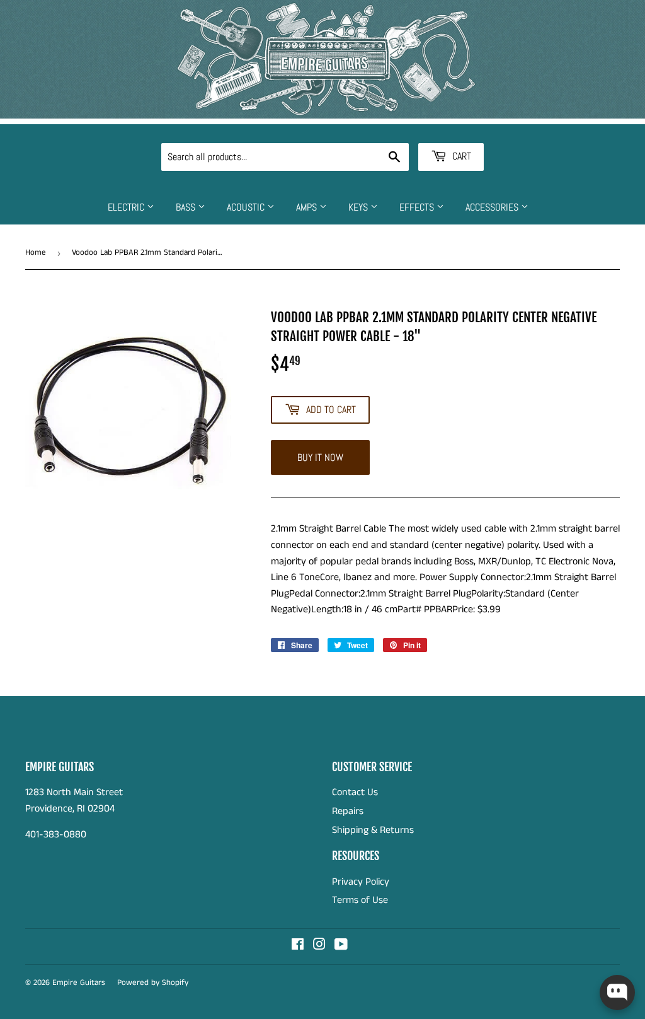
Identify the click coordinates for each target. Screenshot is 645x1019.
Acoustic (247, 207)
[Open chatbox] (617, 992)
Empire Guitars (78, 983)
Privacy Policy (360, 882)
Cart (460, 156)
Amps (307, 207)
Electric (127, 207)
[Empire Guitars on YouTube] (341, 946)
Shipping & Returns (373, 830)
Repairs (347, 811)
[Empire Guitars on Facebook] (297, 946)
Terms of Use (360, 900)
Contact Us (355, 792)
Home (35, 253)
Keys (359, 207)
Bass (187, 207)
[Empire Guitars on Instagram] (319, 946)
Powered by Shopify (152, 983)
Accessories (493, 207)
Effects (418, 207)
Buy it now (320, 457)
